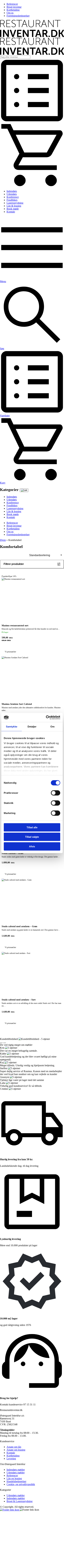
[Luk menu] (24, 490)
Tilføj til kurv (59, 637)
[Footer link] (10, 1509)
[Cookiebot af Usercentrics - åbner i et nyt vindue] (46, 717)
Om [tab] (52, 726)
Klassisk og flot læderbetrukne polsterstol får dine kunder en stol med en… (31, 602)
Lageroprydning (15, 202)
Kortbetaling (13, 9)
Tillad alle (32, 827)
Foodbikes (12, 200)
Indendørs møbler (16, 1469)
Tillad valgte (32, 836)
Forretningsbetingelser (18, 15)
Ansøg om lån (14, 1446)
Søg (2, 348)
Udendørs (12, 194)
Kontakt (11, 211)
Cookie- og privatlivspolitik (21, 1484)
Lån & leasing (14, 205)
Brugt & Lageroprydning (19, 1501)
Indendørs (12, 191)
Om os (10, 12)
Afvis (32, 846)
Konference (13, 197)
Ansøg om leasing (16, 1449)
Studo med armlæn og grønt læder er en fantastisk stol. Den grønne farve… (31, 928)
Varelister (5, 415)
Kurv (2, 482)
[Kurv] (32, 185)
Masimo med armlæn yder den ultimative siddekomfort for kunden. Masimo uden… (31, 707)
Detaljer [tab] (32, 726)
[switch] (55, 792)
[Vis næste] (4, 1042)
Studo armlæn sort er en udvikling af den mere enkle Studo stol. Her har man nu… (31, 1003)
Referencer (12, 4)
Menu (3, 281)
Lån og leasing (14, 1478)
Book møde (13, 208)
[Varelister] (32, 121)
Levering (11, 1458)
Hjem (3, 540)
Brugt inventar (14, 7)
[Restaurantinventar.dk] (32, 36)
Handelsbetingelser (16, 1481)
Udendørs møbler (16, 1472)
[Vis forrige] (1, 1042)
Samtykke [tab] (11, 726)
